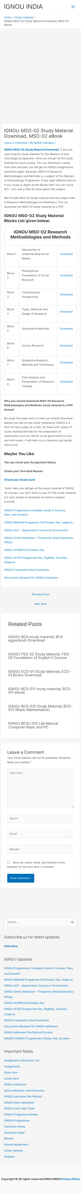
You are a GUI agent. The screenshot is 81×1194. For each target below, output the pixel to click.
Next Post (40, 603)
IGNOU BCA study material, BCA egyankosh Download (35, 638)
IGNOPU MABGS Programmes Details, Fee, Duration (37, 1038)
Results (8, 1138)
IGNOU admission (15, 1084)
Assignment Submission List (21, 1060)
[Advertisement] (40, 71)
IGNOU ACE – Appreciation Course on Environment (36, 530)
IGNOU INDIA (23, 6)
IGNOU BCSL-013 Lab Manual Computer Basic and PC (33, 725)
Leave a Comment (16, 142)
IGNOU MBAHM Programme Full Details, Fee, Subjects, (38, 522)
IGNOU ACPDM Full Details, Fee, (24, 549)
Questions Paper (14, 1132)
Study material (13, 1150)
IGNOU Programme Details (21, 1114)
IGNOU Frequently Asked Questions (26, 569)
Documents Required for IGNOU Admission (31, 577)
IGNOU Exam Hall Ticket (19, 1108)
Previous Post (40, 594)
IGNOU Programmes (17, 1120)
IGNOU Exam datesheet (19, 1102)
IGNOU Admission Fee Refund (22, 1096)
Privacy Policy (70, 1179)
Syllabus (9, 1156)
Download (66, 253)
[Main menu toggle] (73, 7)
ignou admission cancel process (24, 1090)
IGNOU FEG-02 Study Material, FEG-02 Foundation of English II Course (39, 656)
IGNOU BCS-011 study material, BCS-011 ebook (39, 690)
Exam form (11, 1072)
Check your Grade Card (19, 479)
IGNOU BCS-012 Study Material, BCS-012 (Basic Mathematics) (40, 708)
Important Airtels (14, 1126)
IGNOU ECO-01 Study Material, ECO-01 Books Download (39, 673)
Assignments (12, 1066)
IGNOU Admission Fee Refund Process (28, 1032)
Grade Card (11, 1078)
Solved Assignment (16, 1144)
